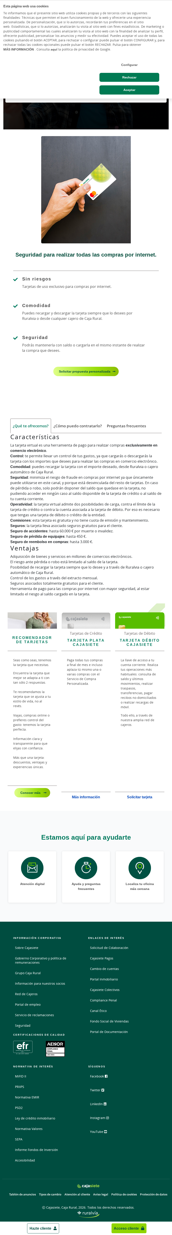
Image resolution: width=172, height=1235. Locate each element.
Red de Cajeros (26, 994)
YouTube (97, 1132)
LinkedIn (97, 1104)
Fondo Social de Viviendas (109, 1021)
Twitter (95, 1090)
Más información (86, 797)
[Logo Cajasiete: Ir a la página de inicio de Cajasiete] (88, 1186)
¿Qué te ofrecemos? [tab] (31, 425)
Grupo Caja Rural (28, 973)
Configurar (129, 65)
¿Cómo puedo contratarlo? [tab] (78, 425)
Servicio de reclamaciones (34, 1015)
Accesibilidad (25, 1160)
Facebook (97, 1076)
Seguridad (22, 1025)
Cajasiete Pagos (101, 958)
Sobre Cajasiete (26, 948)
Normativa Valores (29, 1129)
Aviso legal (100, 1194)
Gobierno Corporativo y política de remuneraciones (40, 960)
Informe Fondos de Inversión (36, 1150)
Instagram (98, 1118)
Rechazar (129, 77)
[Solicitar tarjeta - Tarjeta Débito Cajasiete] (139, 620)
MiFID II (20, 1076)
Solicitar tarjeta (139, 797)
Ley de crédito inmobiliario (35, 1118)
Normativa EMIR (27, 1097)
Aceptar (129, 90)
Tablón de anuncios (22, 1194)
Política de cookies (124, 1194)
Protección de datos (153, 1194)
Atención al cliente (77, 1194)
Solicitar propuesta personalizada (84, 371)
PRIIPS (19, 1087)
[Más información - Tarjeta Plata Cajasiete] (86, 620)
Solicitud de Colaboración (109, 948)
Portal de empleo (28, 1004)
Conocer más (30, 792)
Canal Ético (98, 1011)
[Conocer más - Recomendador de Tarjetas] (32, 620)
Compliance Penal (103, 1000)
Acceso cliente (126, 1228)
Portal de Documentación (109, 1032)
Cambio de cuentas (104, 969)
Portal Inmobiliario (104, 979)
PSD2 (19, 1108)
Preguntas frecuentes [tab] (126, 425)
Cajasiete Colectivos (105, 990)
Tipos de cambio (50, 1194)
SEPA (18, 1139)
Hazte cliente (40, 1228)
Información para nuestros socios (40, 983)
